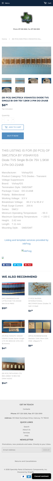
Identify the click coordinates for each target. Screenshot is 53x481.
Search (26, 427)
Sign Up (46, 450)
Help (26, 436)
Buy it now (12, 136)
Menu (7, 3)
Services (26, 433)
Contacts (26, 409)
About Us (26, 430)
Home (4, 39)
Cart (49, 3)
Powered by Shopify (25, 472)
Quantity (5, 115)
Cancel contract (41, 476)
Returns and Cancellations (25, 461)
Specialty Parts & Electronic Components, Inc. (28, 469)
